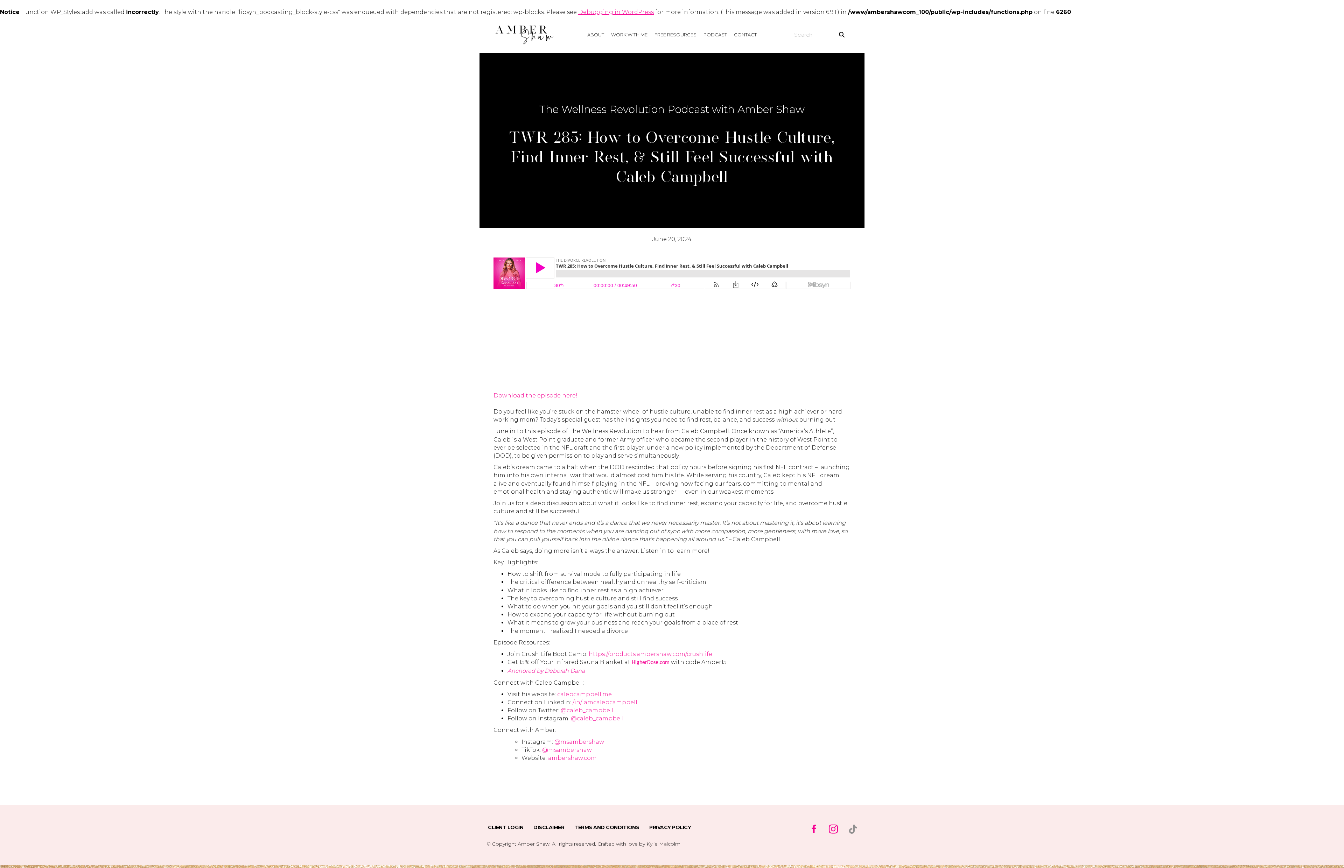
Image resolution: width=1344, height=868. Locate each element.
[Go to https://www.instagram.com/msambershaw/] (833, 830)
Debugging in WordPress (616, 12)
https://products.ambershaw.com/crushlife (650, 654)
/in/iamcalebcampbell (605, 702)
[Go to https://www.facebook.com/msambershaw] (813, 830)
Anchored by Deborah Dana (546, 671)
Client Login (505, 827)
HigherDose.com (651, 662)
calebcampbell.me (584, 694)
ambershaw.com (572, 758)
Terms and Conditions (606, 827)
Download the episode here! (535, 395)
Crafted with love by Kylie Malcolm (638, 844)
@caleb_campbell (587, 710)
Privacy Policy (670, 827)
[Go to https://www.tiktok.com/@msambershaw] (853, 829)
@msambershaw (578, 742)
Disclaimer (548, 827)
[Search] (841, 34)
